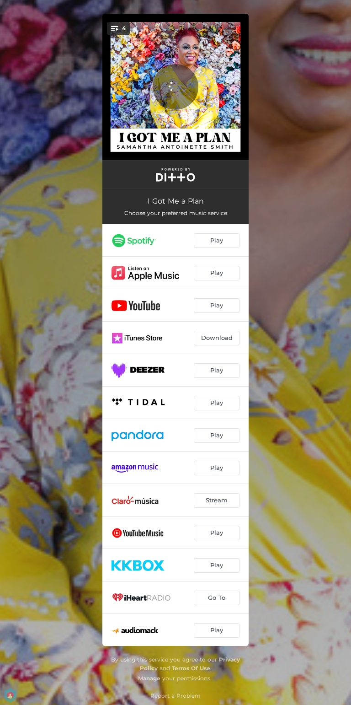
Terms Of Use (191, 668)
